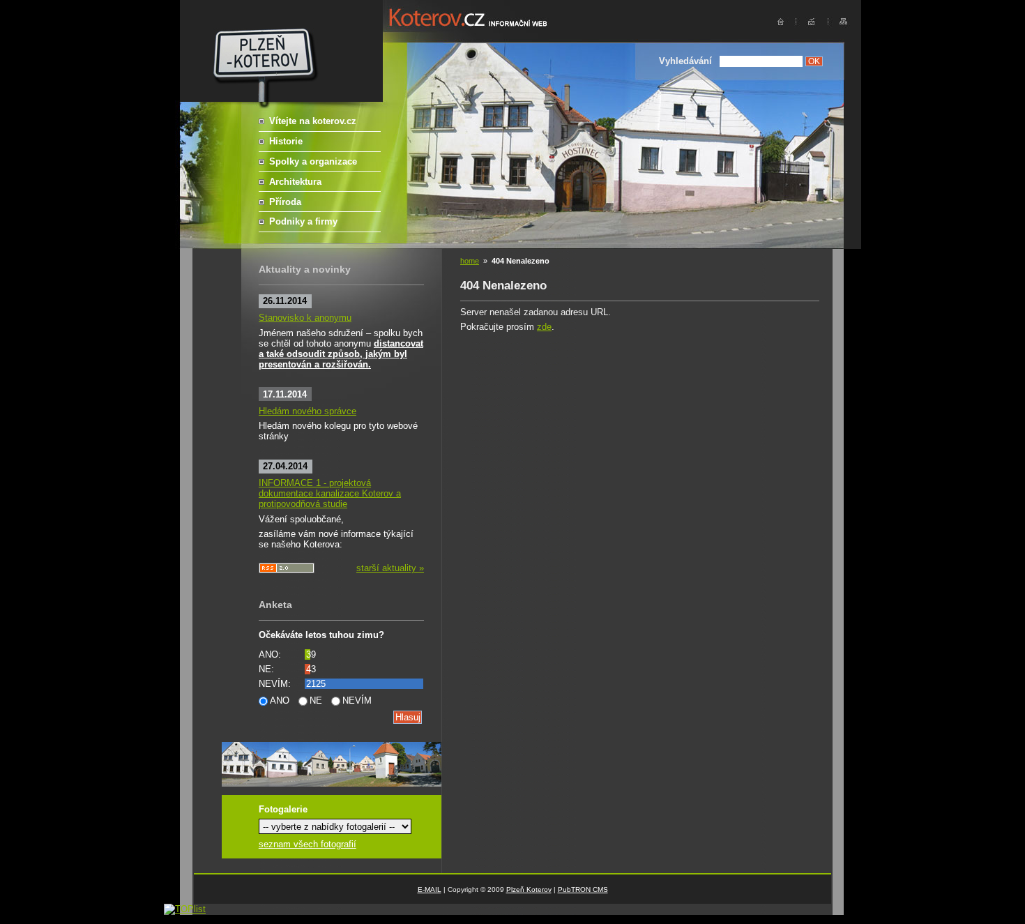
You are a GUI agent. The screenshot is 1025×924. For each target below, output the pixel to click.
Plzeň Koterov (529, 889)
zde (544, 326)
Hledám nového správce (307, 411)
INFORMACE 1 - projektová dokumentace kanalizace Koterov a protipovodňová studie (330, 493)
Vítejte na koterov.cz (312, 121)
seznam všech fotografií (307, 844)
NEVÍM (357, 700)
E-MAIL (429, 889)
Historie (286, 141)
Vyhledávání (685, 61)
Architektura (295, 181)
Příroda (285, 202)
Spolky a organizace (313, 161)
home (469, 261)
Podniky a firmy (303, 221)
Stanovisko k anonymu (305, 317)
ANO (279, 700)
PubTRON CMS (583, 889)
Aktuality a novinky (305, 269)
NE (316, 700)
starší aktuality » (390, 568)
